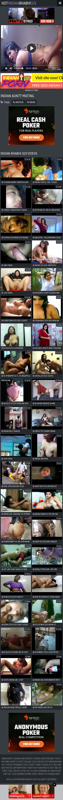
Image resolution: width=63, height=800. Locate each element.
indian (32, 102)
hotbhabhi (19, 3)
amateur (19, 102)
